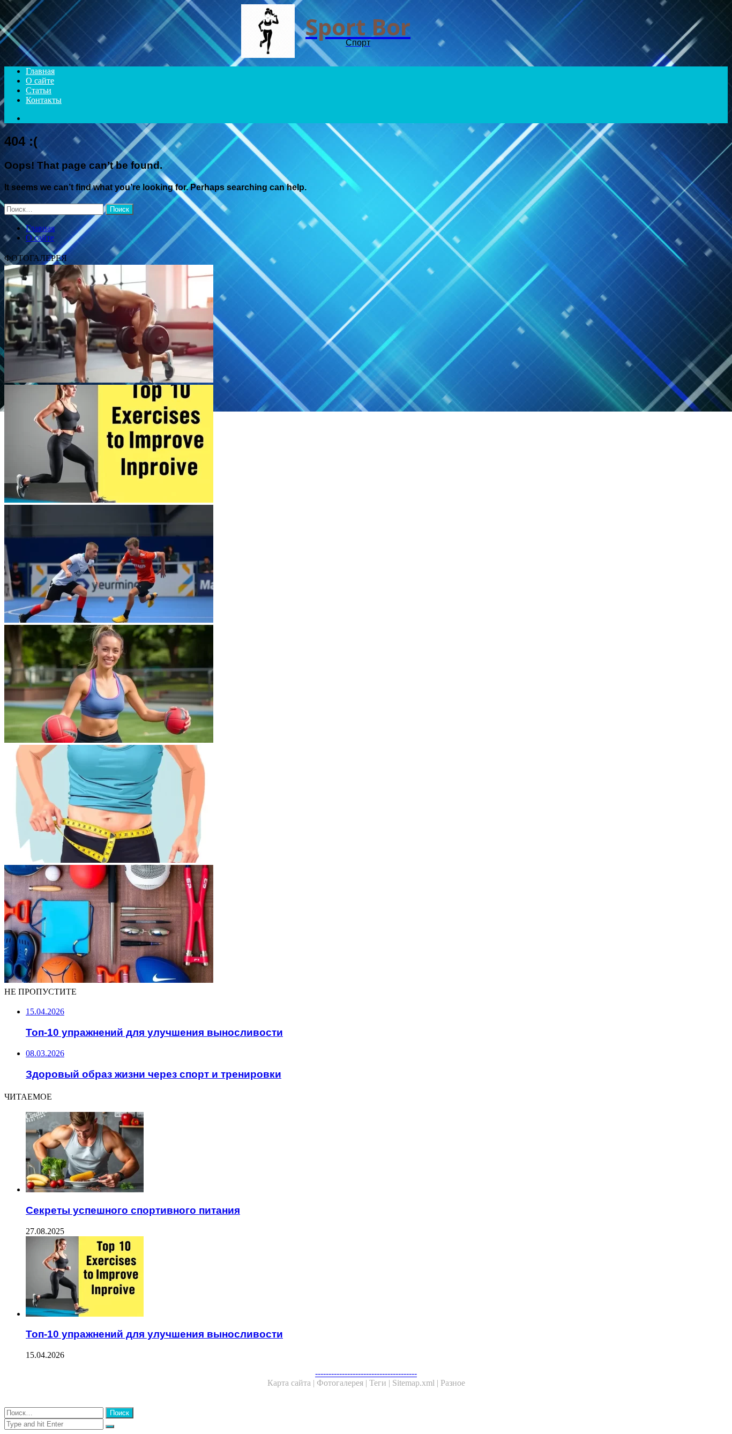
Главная (40, 71)
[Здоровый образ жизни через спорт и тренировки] (325, 685)
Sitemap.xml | (416, 1382)
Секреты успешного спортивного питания (133, 1210)
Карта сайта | (292, 1382)
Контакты (44, 99)
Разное (452, 1382)
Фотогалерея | (343, 1382)
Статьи (38, 90)
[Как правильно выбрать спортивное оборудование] (325, 925)
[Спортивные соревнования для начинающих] (325, 565)
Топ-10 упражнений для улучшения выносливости (154, 1334)
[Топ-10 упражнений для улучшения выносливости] (325, 445)
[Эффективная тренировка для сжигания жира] (325, 805)
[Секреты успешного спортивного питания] (336, 1153)
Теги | (380, 1382)
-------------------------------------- (366, 1373)
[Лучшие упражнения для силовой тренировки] (325, 325)
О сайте (40, 80)
